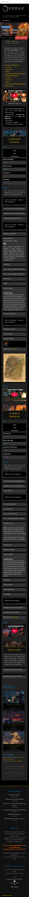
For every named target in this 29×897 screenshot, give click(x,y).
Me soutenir (14, 887)
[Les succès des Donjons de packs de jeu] (14, 737)
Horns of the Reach (14, 704)
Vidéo (7, 71)
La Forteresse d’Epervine (11, 65)
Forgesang (15, 617)
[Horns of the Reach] (14, 697)
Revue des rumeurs (14, 795)
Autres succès (8, 86)
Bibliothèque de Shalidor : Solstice (14, 818)
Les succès (9, 69)
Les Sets (8, 67)
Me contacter (15, 883)
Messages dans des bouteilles (14, 799)
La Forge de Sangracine (11, 76)
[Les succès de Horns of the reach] (14, 717)
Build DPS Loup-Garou (14, 814)
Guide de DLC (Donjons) (16, 761)
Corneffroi (15, 349)
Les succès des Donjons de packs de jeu (14, 745)
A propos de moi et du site (14, 879)
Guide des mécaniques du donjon (16, 73)
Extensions (15, 41)
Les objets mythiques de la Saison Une (14, 810)
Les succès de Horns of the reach (14, 725)
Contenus (6, 27)
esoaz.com (10, 768)
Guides (8, 41)
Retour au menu (7, 895)
